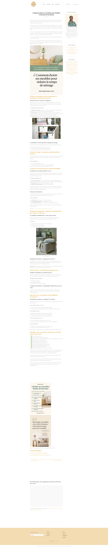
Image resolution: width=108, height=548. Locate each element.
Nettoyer (46, 11)
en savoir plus (74, 37)
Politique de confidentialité (66, 546)
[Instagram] (73, 4)
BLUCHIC (52, 546)
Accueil (44, 4)
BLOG (52, 4)
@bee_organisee (56, 541)
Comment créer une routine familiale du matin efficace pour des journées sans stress (72, 73)
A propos (48, 4)
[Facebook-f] (77, 4)
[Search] (70, 4)
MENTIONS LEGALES (56, 546)
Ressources (57, 4)
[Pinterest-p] (75, 4)
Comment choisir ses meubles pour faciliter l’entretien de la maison (46, 14)
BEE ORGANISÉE (43, 546)
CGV (60, 546)
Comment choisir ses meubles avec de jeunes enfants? (43, 208)
